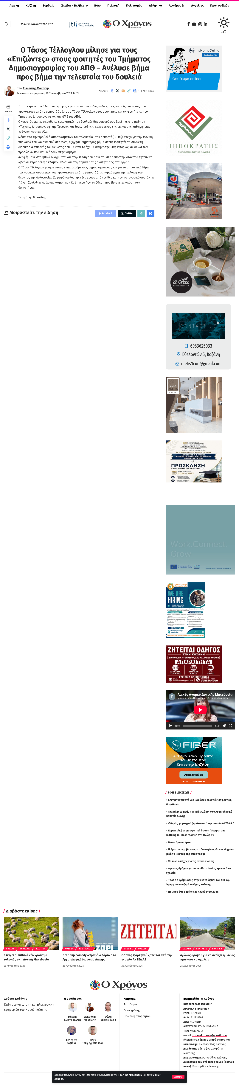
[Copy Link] (129, 91)
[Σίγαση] (224, 726)
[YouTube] (194, 24)
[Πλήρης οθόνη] (230, 726)
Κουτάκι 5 (201, 949)
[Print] (134, 91)
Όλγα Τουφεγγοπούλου (92, 1042)
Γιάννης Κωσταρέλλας (72, 1018)
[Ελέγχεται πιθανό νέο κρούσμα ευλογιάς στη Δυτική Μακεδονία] (31, 933)
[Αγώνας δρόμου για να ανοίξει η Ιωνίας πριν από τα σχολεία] (207, 933)
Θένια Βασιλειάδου (108, 1018)
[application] (200, 709)
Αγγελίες (128, 949)
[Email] (123, 91)
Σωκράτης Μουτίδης (36, 88)
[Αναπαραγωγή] (170, 726)
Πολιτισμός (85, 949)
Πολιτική (40, 949)
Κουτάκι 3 (25, 949)
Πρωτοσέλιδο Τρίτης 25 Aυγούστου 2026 (193, 891)
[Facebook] (188, 24)
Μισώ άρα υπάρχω (179, 842)
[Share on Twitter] (117, 91)
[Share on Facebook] (111, 91)
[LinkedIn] (205, 24)
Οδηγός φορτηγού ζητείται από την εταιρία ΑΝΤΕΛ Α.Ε (201, 823)
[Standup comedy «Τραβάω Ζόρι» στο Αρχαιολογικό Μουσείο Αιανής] (90, 933)
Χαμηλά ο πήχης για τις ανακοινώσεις (191, 861)
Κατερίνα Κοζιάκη (71, 1042)
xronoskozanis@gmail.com (209, 1035)
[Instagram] (200, 24)
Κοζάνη (10, 949)
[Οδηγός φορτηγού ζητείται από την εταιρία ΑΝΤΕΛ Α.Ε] (148, 933)
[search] (6, 24)
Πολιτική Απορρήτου (130, 1074)
